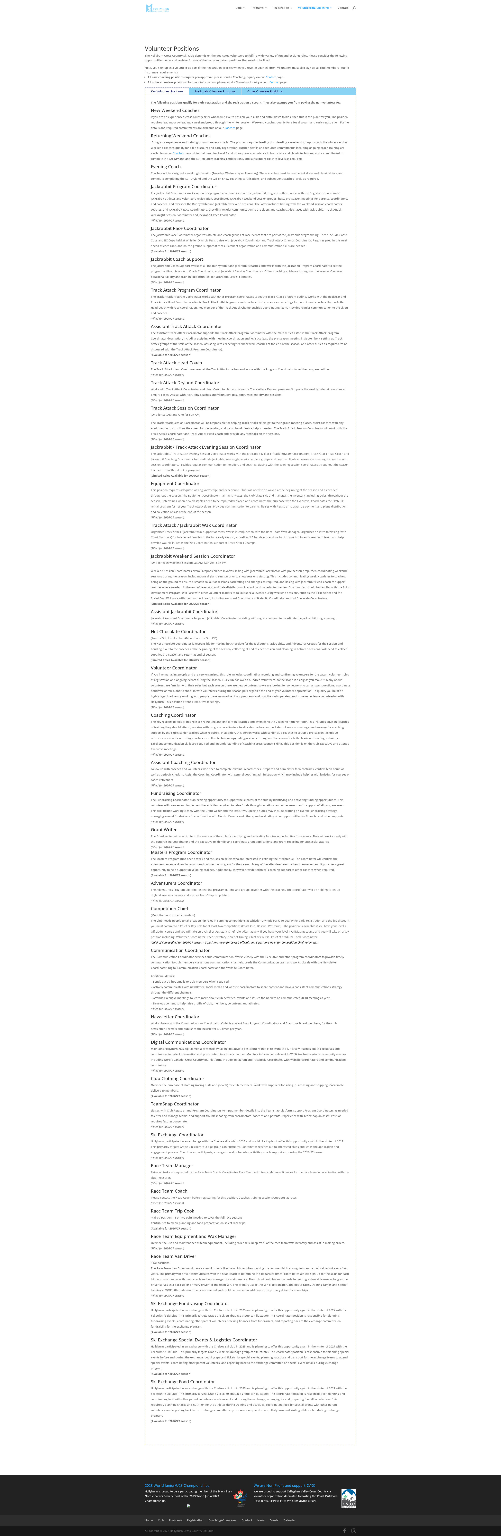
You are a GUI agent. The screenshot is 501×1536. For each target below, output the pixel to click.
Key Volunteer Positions (167, 91)
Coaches (229, 128)
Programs (257, 8)
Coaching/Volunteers (223, 1520)
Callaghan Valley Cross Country (307, 1491)
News (261, 1520)
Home (149, 1520)
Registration (281, 8)
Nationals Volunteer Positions (215, 91)
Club (239, 8)
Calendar (290, 1520)
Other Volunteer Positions (265, 91)
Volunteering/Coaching (313, 8)
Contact (343, 8)
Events (274, 1520)
